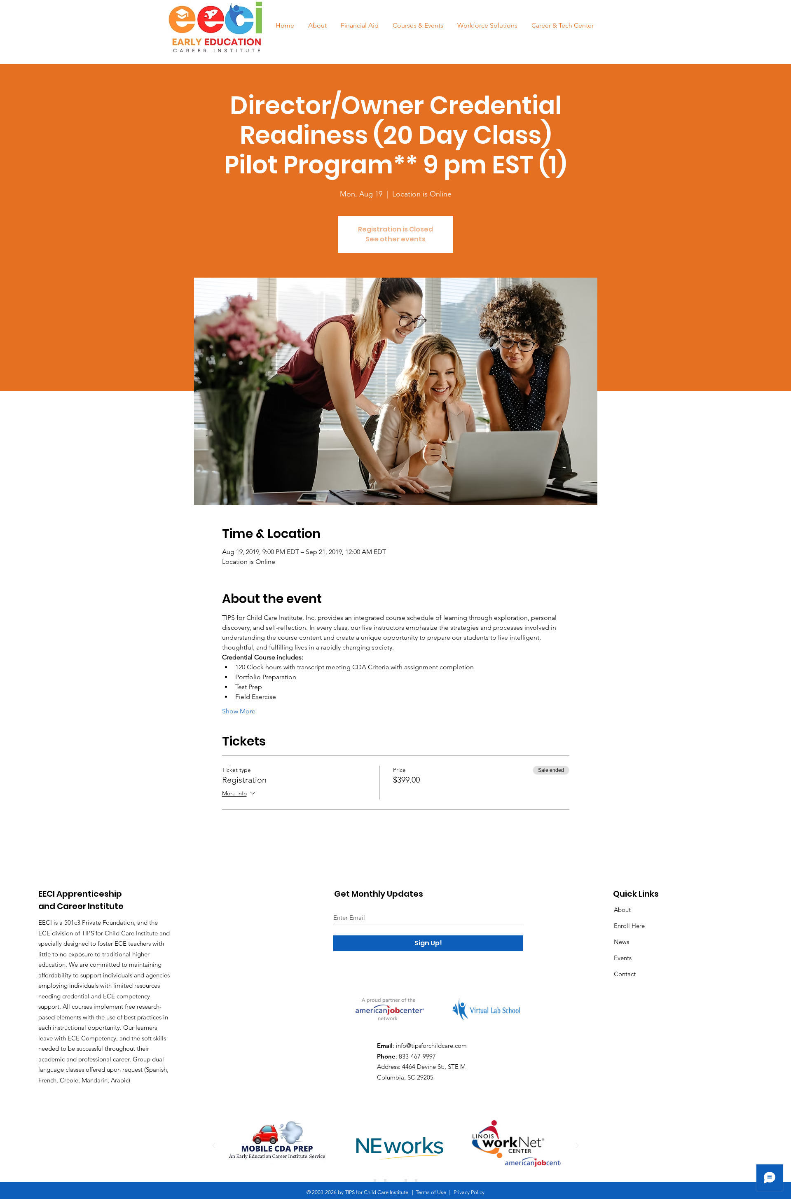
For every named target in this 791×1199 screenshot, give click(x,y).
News (621, 942)
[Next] (577, 1146)
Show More (238, 711)
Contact (625, 974)
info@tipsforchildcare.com (431, 1045)
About (622, 910)
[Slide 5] (416, 1180)
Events (623, 958)
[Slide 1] (375, 1180)
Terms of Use (431, 1192)
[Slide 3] (395, 1180)
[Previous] (214, 1146)
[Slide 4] (406, 1180)
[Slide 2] (385, 1180)
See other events (395, 239)
